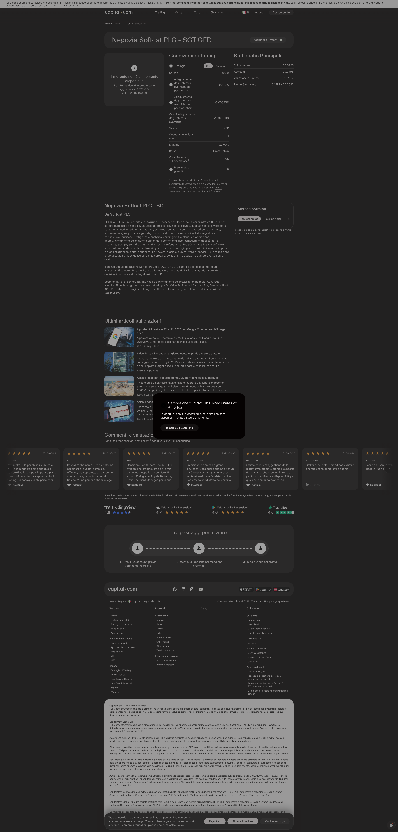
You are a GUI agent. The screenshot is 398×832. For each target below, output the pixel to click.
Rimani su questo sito (179, 427)
